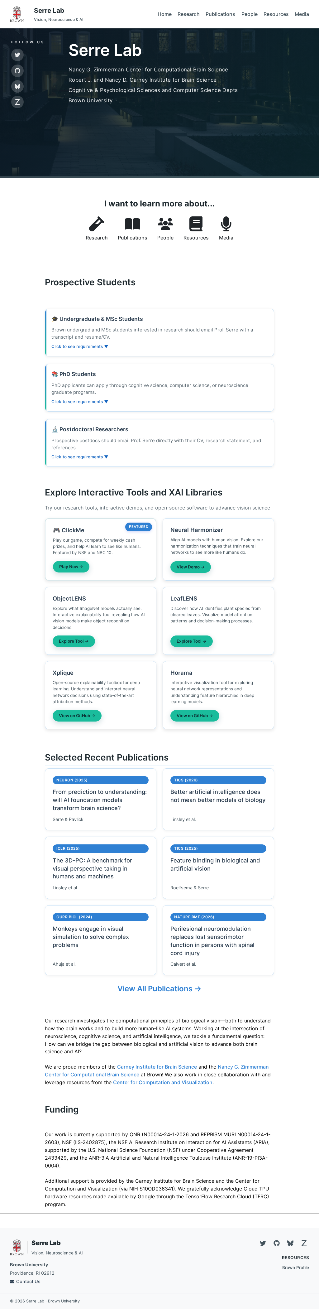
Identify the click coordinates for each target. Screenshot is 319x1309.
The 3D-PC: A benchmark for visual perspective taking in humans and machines (92, 868)
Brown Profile (295, 1267)
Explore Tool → (74, 641)
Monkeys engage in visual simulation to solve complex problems (91, 936)
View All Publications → (159, 988)
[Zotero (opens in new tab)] (17, 102)
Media (302, 14)
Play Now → (71, 566)
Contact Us (28, 1281)
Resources (276, 14)
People (249, 14)
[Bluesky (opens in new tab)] (17, 86)
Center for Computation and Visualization (162, 1082)
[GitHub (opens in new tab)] (17, 71)
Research (189, 14)
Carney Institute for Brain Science (157, 1067)
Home (165, 14)
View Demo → (191, 566)
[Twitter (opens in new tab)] (17, 55)
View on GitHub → (77, 715)
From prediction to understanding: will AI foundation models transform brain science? (100, 799)
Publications (220, 14)
